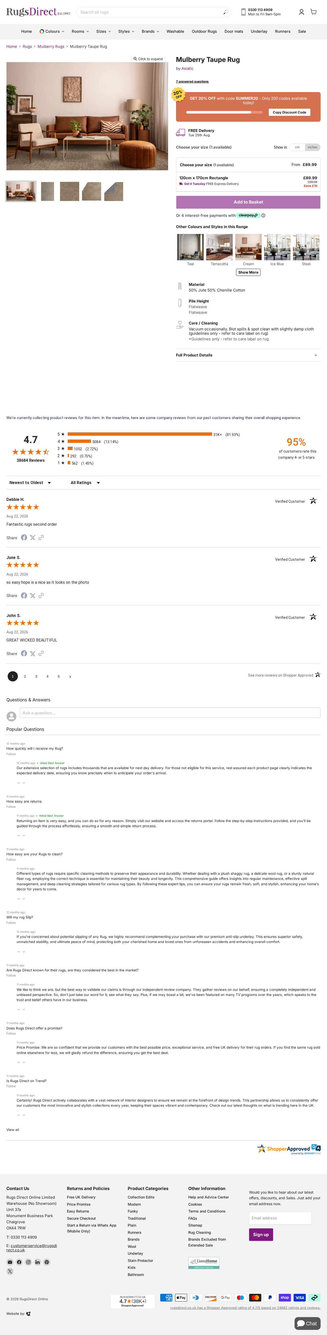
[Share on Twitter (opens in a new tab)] (33, 537)
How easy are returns (24, 801)
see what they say (123, 995)
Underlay (135, 1253)
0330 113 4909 (24, 1237)
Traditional (137, 1218)
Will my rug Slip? (19, 917)
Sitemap (195, 1225)
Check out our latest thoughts (233, 1105)
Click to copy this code (248, 106)
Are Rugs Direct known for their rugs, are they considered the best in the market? (72, 970)
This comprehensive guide (196, 879)
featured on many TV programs (232, 995)
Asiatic (187, 68)
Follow (11, 754)
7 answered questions (192, 81)
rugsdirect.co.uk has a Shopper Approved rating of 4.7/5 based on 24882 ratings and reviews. (245, 1308)
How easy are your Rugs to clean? (34, 854)
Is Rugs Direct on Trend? (26, 1081)
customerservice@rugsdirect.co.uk (31, 1247)
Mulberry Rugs (51, 46)
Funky (133, 1211)
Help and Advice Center (208, 1197)
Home (11, 46)
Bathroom (136, 1274)
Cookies (195, 1204)
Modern (134, 1204)
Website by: (15, 1314)
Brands (134, 1239)
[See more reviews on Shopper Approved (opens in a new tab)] (41, 538)
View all (12, 1130)
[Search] (226, 12)
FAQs (192, 1218)
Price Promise (78, 1204)
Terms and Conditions (207, 1211)
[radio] (163, 434)
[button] (19, 783)
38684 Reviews (36, 460)
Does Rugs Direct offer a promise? (34, 1028)
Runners (135, 1232)
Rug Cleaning (199, 1232)
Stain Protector (140, 1260)
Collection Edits (141, 1197)
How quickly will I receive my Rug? (34, 748)
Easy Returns (78, 1211)
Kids (132, 1267)
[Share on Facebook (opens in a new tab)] (24, 538)
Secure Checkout (81, 1218)
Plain (132, 1225)
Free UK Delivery (81, 1197)
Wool (132, 1246)
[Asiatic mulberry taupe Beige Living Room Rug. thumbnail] (21, 191)
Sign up (261, 1234)
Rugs (27, 46)
